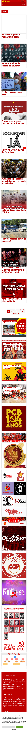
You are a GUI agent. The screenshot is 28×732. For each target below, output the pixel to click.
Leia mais (14, 729)
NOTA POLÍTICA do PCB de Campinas (13, 151)
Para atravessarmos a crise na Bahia (12, 300)
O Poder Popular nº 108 (12, 344)
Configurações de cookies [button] (8, 726)
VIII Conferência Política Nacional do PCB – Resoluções (12, 390)
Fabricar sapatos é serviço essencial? (14, 240)
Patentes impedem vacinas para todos (11, 35)
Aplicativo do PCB (10, 322)
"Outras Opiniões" (8, 699)
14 (22, 311)
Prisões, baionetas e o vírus (12, 93)
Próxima (15, 313)
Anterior (11, 310)
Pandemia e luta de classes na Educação (11, 64)
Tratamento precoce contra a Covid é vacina (13, 122)
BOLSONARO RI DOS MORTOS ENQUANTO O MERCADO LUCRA (13, 269)
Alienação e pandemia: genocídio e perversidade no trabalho (14, 181)
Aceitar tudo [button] (19, 726)
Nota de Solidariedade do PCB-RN (14, 211)
